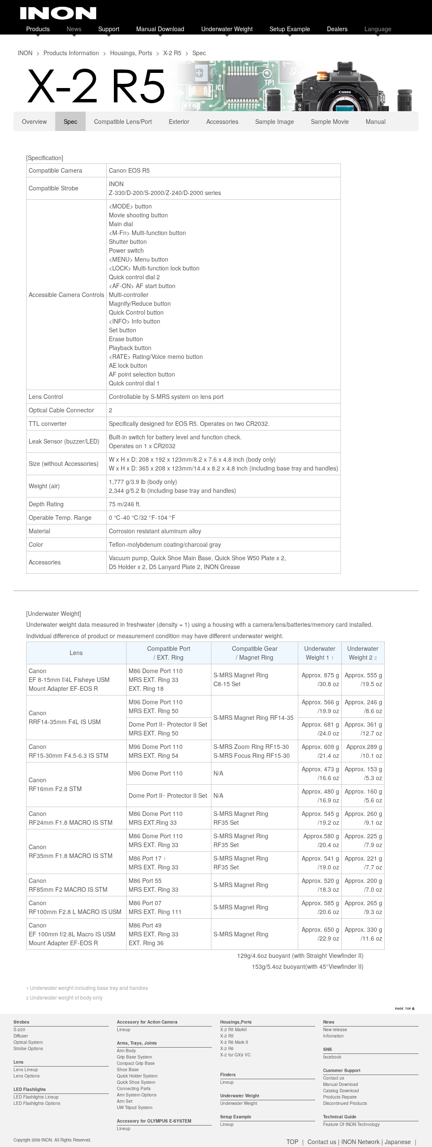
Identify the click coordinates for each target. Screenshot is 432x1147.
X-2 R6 (227, 1048)
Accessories (222, 121)
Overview (34, 121)
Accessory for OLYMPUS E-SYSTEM (154, 1121)
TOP (292, 1141)
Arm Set (124, 1101)
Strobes (22, 1022)
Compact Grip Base (136, 1063)
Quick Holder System (137, 1076)
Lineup (123, 1029)
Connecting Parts (134, 1088)
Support (108, 28)
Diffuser (21, 1036)
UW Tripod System (134, 1107)
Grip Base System (134, 1057)
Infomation (333, 1036)
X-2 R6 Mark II (234, 1042)
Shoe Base (128, 1069)
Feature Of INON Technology (351, 1124)
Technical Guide (339, 1117)
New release (335, 1029)
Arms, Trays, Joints (137, 1043)
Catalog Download (341, 1091)
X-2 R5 (172, 52)
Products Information (71, 52)
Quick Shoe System (136, 1082)
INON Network (360, 1141)
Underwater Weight (227, 28)
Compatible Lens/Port (123, 121)
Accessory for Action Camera (147, 1022)
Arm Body (126, 1050)
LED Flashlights (30, 1089)
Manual (376, 121)
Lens (19, 1062)
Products (38, 28)
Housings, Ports (131, 52)
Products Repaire (340, 1097)
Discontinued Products (345, 1103)
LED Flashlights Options (37, 1103)
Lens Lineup (26, 1069)
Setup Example (290, 28)
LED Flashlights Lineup (36, 1097)
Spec (70, 121)
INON (25, 52)
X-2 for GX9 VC (235, 1055)
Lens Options (27, 1076)
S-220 (19, 1029)
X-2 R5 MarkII (233, 1029)
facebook (332, 1057)
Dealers (337, 28)
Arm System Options (137, 1095)
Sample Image (274, 121)
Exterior (179, 121)
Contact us (333, 1078)
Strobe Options (28, 1048)
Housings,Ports (236, 1022)
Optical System (28, 1042)
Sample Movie (330, 121)
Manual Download (160, 28)
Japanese (398, 1141)
